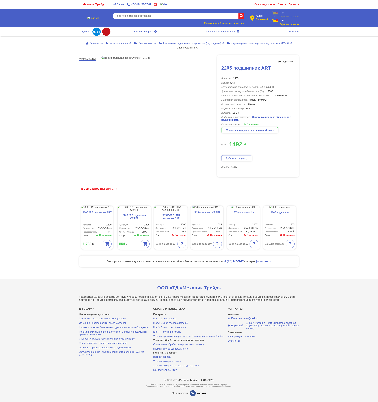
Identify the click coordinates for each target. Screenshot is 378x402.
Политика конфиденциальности (170, 348)
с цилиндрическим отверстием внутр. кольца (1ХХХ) (260, 43)
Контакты (294, 31)
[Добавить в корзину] (107, 244)
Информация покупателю (94, 314)
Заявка (282, 4)
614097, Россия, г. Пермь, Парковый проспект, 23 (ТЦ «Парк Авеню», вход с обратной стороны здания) (265, 325)
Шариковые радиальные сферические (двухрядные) (192, 43)
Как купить (159, 314)
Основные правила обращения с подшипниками (105, 347)
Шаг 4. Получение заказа (167, 332)
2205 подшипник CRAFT (206, 212)
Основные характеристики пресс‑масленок (102, 323)
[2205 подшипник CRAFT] (206, 207)
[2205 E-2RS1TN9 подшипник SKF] (171, 208)
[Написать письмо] (155, 4)
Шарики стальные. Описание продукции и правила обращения (113, 327)
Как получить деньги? (165, 370)
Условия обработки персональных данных (178, 340)
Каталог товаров (143, 31)
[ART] (96, 32)
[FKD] (106, 32)
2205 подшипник (280, 212)
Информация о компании (241, 336)
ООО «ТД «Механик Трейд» (189, 287)
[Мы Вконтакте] (193, 393)
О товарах (86, 309)
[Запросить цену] (181, 244)
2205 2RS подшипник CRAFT (134, 217)
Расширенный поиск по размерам (224, 23)
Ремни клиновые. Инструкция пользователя (103, 343)
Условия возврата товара (167, 361)
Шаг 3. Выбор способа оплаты (169, 327)
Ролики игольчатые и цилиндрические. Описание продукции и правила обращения (113, 333)
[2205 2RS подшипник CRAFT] (134, 208)
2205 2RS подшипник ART (97, 212)
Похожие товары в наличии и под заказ (250, 130)
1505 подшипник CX (243, 212)
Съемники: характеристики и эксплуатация (102, 318)
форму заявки (263, 261)
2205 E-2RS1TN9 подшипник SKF (170, 217)
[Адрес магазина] (252, 18)
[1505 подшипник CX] (243, 207)
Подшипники (146, 43)
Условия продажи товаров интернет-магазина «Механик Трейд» (188, 336)
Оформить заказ (289, 24)
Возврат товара (162, 357)
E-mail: (244, 318)
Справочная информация (220, 31)
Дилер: (85, 31)
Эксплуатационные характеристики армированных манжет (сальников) (111, 353)
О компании (235, 332)
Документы (234, 341)
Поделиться (287, 61)
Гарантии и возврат (165, 353)
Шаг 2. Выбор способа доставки (170, 323)
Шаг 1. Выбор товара (164, 318)
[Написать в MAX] (163, 4)
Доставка (294, 4)
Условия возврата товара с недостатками (176, 365)
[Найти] (241, 16)
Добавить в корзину (236, 158)
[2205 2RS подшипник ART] (97, 207)
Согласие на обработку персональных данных (178, 344)
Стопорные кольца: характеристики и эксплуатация (107, 338)
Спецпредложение (264, 4)
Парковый (262, 19)
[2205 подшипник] (279, 207)
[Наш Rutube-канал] (201, 393)
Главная (94, 43)
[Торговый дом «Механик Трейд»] (93, 18)
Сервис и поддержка (169, 309)
